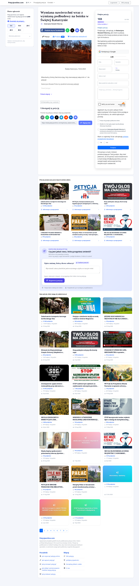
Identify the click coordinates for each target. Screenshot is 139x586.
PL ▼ (29, 2)
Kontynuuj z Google (108, 52)
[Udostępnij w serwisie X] (72, 30)
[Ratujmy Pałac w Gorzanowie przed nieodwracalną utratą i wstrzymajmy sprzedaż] (85, 228)
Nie (107, 142)
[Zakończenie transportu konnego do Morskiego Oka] (54, 197)
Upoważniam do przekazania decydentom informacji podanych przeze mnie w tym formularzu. (113, 131)
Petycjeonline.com (16, 3)
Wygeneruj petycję (56, 280)
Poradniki (44, 552)
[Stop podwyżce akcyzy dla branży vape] (117, 197)
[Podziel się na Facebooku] (52, 117)
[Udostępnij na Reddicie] (66, 117)
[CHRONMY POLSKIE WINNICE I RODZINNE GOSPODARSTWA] (54, 228)
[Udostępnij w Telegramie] (61, 117)
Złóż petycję (125, 2)
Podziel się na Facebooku (54, 30)
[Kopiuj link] (82, 30)
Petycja (46, 37)
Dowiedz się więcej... (17, 21)
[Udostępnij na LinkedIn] (71, 117)
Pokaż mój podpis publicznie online (110, 120)
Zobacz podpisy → (103, 24)
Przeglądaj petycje (40, 2)
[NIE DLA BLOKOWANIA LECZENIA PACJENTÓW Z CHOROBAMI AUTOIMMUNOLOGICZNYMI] (117, 228)
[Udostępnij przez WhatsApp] (68, 30)
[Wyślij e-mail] (77, 30)
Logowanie (113, 2)
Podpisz (113, 148)
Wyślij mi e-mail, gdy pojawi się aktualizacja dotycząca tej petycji (112, 125)
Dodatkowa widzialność (78, 37)
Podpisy (59, 37)
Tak (101, 142)
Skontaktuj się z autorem (51, 102)
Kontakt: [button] (50, 2)
